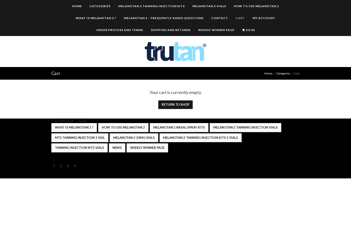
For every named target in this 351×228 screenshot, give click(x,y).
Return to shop (175, 104)
